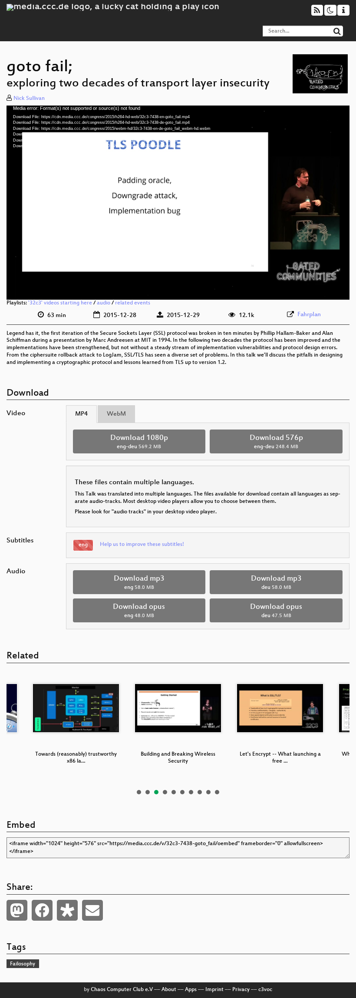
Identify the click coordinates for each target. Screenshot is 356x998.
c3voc (265, 990)
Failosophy (22, 964)
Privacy (241, 990)
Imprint (214, 990)
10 (217, 792)
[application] (178, 203)
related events (132, 303)
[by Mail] (92, 910)
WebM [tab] (116, 414)
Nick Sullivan (29, 99)
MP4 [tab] (81, 414)
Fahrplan (309, 314)
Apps (191, 990)
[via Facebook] (42, 910)
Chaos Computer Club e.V (122, 990)
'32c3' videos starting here (60, 303)
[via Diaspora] (67, 910)
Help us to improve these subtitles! (142, 545)
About (169, 990)
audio (103, 303)
